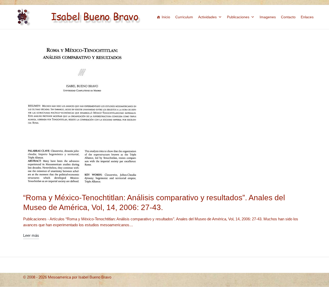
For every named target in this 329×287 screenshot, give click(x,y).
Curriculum (184, 17)
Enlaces (307, 17)
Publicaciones (238, 17)
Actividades (207, 17)
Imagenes (268, 17)
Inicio (166, 17)
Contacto (288, 17)
